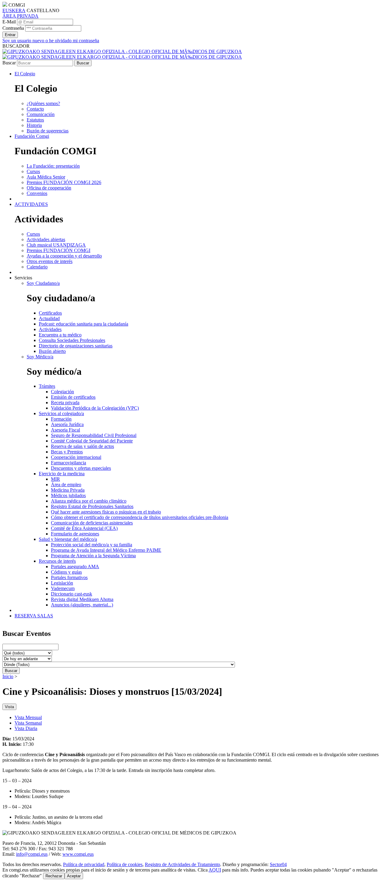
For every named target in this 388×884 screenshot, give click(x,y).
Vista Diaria (26, 728)
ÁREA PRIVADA (20, 16)
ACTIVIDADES (31, 204)
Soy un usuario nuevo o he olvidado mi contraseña (50, 40)
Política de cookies (124, 864)
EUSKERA (13, 10)
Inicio (7, 676)
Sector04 (278, 864)
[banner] (122, 54)
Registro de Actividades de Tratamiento (182, 864)
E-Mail (9, 21)
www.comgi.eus (78, 854)
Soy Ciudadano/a (43, 283)
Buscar (9, 62)
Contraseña (13, 28)
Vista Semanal (28, 722)
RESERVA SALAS (34, 615)
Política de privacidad (83, 864)
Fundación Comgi (32, 136)
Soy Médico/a (40, 356)
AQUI (215, 869)
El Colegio (25, 73)
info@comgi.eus (32, 854)
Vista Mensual (28, 717)
